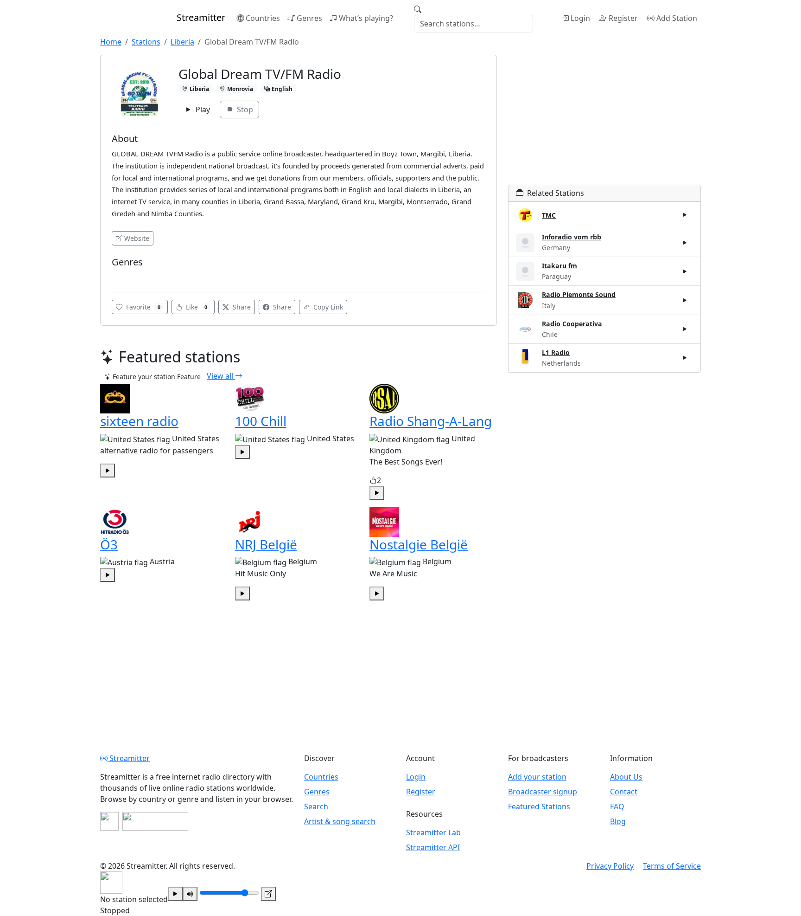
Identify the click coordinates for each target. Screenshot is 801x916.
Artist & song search (339, 821)
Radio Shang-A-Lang (430, 421)
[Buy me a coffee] (155, 821)
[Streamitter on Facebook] (109, 821)
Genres (309, 18)
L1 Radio (556, 352)
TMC (549, 215)
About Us (626, 777)
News (123, 276)
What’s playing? (366, 18)
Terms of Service (672, 866)
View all (221, 376)
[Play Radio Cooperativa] (685, 329)
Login (580, 18)
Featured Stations (539, 806)
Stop (244, 109)
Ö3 (109, 544)
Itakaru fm (559, 265)
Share (241, 307)
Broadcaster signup (542, 792)
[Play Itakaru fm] (685, 271)
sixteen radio (139, 421)
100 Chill (260, 421)
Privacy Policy (610, 866)
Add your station (537, 777)
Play (202, 109)
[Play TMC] (685, 215)
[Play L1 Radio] (685, 358)
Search (316, 806)
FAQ (617, 806)
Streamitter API (433, 847)
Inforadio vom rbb (571, 236)
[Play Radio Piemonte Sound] (685, 300)
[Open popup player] (268, 894)
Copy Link (327, 307)
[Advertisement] (604, 120)
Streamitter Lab (433, 832)
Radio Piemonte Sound (579, 294)
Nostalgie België (418, 544)
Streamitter (129, 758)
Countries (263, 18)
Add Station (676, 18)
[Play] (175, 894)
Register (623, 18)
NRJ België (266, 544)
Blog (618, 821)
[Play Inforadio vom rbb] (685, 243)
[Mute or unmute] (190, 894)
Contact (623, 792)
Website (136, 238)
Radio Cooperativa (572, 323)
